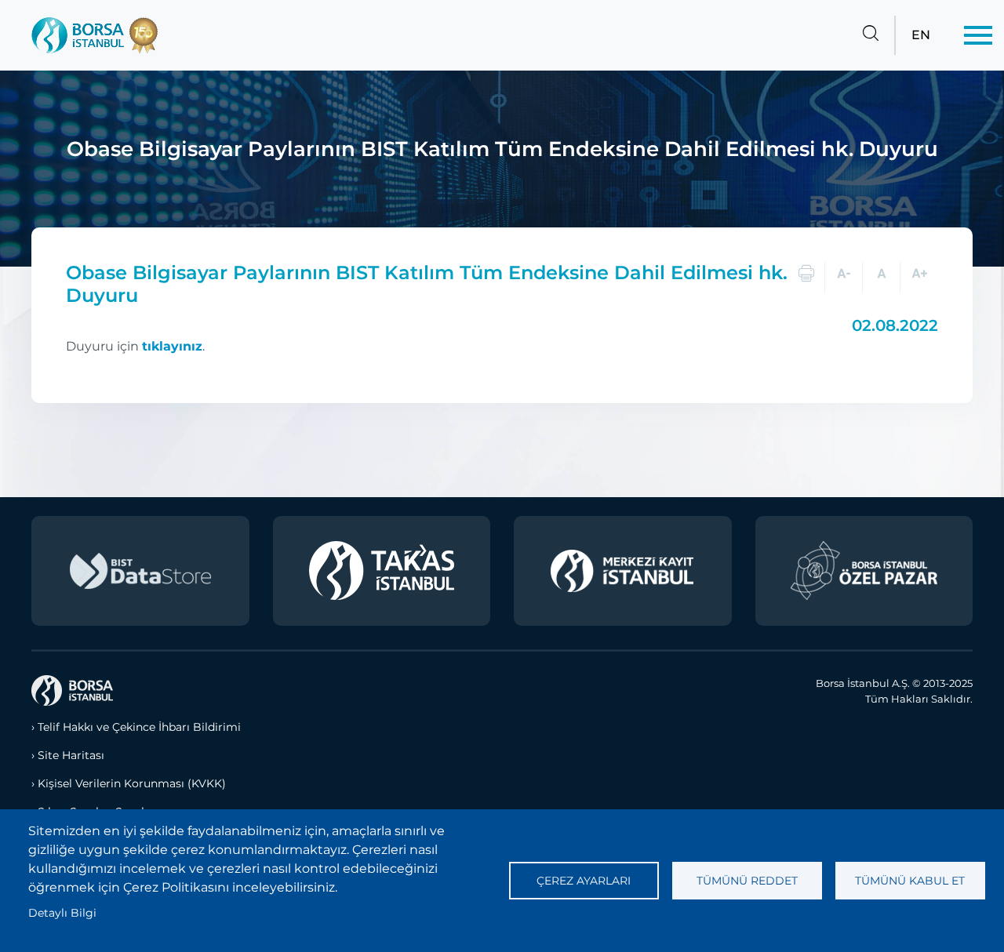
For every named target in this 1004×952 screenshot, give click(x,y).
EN (920, 34)
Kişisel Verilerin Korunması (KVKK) (132, 783)
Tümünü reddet (747, 880)
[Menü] (978, 35)
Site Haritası (71, 755)
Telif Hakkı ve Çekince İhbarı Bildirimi (139, 727)
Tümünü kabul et (910, 880)
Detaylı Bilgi (62, 913)
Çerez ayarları (584, 880)
